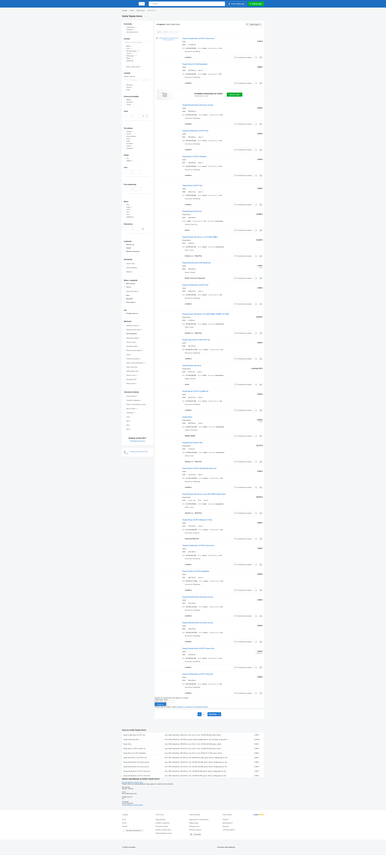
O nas (124, 819)
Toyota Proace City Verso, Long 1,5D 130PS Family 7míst (203, 494)
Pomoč (124, 823)
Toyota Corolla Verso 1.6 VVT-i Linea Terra (198, 648)
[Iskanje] (150, 4)
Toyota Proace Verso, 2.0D (192, 442)
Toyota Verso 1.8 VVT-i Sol (192, 185)
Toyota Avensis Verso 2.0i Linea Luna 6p (197, 105)
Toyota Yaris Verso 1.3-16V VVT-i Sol (196, 340)
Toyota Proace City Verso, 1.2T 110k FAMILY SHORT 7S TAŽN (205, 314)
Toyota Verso (187, 417)
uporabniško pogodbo (201, 707)
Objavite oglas (235, 94)
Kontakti (124, 826)
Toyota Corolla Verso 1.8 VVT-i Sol (195, 131)
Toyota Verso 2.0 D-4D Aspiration (194, 64)
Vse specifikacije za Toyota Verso (132, 782)
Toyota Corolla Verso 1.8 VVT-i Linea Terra (198, 38)
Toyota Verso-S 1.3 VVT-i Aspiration (195, 571)
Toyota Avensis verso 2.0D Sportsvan (196, 263)
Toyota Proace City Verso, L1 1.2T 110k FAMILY (200, 237)
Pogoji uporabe (160, 819)
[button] (256, 57)
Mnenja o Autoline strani (163, 830)
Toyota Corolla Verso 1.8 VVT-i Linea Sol (197, 674)
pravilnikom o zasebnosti (184, 707)
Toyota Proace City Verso (192, 211)
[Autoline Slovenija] (129, 4)
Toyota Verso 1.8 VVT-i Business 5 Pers (197, 520)
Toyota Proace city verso (191, 365)
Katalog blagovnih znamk (164, 833)
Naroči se (160, 704)
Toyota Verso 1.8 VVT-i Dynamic (194, 156)
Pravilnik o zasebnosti (162, 823)
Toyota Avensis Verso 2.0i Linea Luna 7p (197, 597)
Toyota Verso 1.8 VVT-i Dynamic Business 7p (199, 468)
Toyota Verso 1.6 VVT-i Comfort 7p (195, 391)
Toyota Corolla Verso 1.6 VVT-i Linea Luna (198, 545)
